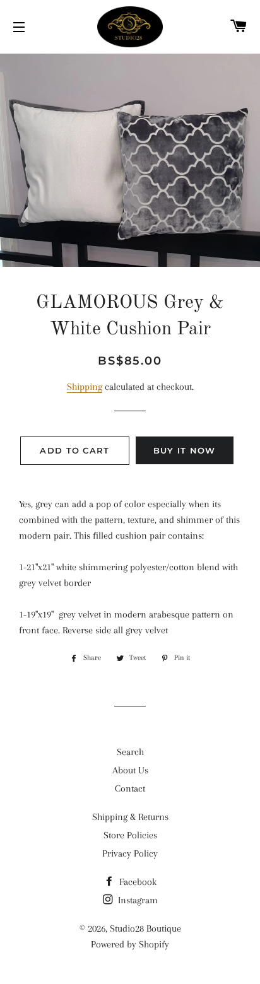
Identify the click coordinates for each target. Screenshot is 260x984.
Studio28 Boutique (145, 928)
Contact (130, 788)
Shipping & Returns (130, 817)
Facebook (137, 881)
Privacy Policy (130, 853)
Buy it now (184, 450)
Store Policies (130, 835)
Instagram (136, 900)
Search (130, 752)
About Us (130, 770)
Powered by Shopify (130, 944)
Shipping (84, 386)
